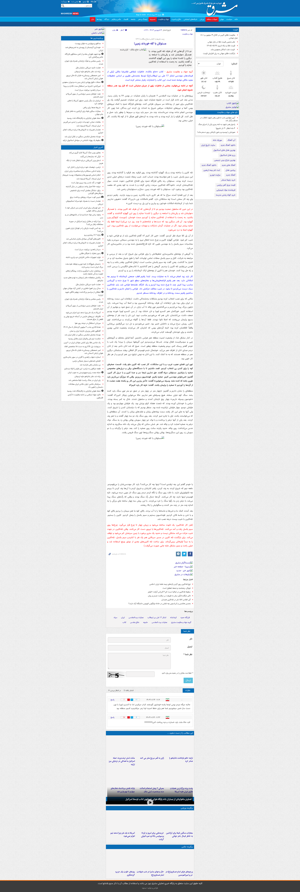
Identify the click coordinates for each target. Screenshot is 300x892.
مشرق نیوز (215, 8)
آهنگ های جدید (228, 165)
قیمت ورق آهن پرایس (226, 185)
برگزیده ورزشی (187, 808)
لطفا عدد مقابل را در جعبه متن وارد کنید (177, 673)
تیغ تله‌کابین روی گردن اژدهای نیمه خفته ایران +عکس (170, 584)
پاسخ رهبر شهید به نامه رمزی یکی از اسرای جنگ (216, 124)
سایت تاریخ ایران (208, 145)
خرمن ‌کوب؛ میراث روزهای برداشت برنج (85, 197)
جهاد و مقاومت (163, 19)
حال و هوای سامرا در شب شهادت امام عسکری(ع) (150, 873)
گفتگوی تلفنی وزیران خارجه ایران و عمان (85, 331)
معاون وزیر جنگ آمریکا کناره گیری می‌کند (85, 152)
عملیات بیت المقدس (159, 622)
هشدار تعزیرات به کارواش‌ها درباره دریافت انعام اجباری (83, 131)
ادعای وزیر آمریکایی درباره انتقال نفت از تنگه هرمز (84, 162)
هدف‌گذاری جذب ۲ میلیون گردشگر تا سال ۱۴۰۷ (82, 327)
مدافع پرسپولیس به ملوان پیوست (88, 43)
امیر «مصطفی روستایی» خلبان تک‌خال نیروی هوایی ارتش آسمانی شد (84, 77)
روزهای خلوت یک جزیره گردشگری (125, 873)
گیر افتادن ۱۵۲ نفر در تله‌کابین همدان (176, 599)
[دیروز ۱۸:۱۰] (179, 821)
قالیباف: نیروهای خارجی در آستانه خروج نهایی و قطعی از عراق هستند (83, 318)
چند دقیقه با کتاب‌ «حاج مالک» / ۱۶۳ (150, 39)
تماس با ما (75, 2)
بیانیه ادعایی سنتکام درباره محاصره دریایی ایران (83, 171)
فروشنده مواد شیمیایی (225, 190)
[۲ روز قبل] (121, 776)
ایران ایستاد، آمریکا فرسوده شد (88, 125)
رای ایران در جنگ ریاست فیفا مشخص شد (84, 380)
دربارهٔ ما (65, 2)
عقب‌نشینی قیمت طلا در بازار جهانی (221, 41)
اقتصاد (125, 19)
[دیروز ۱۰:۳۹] (179, 776)
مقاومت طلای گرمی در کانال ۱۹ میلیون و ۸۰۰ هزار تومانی (219, 37)
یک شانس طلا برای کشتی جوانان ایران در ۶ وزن (82, 342)
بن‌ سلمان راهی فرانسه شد (90, 364)
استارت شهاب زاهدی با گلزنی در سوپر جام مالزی (82, 357)
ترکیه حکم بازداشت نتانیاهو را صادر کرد (181, 759)
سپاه (115, 617)
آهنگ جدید (230, 175)
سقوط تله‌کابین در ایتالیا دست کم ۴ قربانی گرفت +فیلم (169, 591)
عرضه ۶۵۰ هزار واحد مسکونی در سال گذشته (83, 186)
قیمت (235, 29)
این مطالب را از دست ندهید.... (180, 733)
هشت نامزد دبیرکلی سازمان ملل (88, 67)
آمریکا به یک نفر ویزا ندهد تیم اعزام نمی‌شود (122, 834)
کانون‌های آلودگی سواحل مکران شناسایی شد (83, 238)
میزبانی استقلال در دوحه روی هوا (88, 323)
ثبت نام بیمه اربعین (211, 170)
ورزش (202, 19)
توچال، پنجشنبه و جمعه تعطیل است (176, 588)
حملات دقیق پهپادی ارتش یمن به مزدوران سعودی (81, 82)
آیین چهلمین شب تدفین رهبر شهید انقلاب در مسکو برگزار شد (219, 119)
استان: (234, 63)
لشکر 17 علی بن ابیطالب (157, 617)
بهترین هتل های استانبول (224, 150)
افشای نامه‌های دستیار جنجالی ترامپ (86, 361)
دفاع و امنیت (176, 19)
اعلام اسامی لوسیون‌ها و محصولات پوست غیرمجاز (81, 175)
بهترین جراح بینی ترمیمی (224, 160)
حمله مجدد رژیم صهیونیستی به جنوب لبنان (84, 372)
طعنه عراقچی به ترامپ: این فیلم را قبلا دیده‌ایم (82, 368)
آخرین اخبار (98, 147)
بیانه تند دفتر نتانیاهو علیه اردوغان (88, 71)
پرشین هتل (230, 170)
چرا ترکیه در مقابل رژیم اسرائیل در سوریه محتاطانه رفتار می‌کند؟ (86, 223)
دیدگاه (106, 19)
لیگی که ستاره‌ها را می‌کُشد (90, 156)
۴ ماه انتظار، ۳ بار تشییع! (225, 128)
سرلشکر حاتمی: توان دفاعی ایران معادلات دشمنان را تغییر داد (85, 386)
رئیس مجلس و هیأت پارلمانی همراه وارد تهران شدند (84, 62)
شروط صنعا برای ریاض (92, 107)
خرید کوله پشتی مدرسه (225, 195)
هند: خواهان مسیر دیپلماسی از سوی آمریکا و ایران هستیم (84, 95)
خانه (236, 19)
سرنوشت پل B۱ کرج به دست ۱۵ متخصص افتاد (82, 346)
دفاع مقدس (134, 622)
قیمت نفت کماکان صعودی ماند (223, 49)
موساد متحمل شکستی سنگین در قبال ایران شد (83, 136)
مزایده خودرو (215, 175)
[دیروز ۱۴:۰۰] (179, 859)
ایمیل (189, 646)
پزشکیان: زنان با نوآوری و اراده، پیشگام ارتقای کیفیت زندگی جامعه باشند (84, 272)
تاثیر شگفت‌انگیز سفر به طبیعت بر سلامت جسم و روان (169, 595)
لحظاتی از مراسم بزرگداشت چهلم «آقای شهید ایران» (84, 294)
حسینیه (152, 19)
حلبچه (145, 622)
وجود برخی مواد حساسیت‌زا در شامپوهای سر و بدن (84, 216)
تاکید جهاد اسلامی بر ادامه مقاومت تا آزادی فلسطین (85, 396)
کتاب (124, 622)
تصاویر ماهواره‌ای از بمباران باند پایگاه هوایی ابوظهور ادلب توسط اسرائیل (158, 799)
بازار (92, 19)
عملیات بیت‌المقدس (136, 617)
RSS (92, 2)
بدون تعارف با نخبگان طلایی (90, 253)
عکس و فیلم (116, 19)
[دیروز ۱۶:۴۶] (179, 746)
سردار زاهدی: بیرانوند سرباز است (88, 90)
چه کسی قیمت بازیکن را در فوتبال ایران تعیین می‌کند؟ (84, 230)
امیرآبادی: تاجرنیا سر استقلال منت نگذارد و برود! (82, 86)
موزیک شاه (217, 140)
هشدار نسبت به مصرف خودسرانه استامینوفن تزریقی (84, 203)
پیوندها (99, 19)
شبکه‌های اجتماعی (190, 19)
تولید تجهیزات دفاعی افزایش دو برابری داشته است (84, 259)
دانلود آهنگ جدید (228, 145)
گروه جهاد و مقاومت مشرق (181, 622)
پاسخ (112, 699)
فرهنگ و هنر (142, 19)
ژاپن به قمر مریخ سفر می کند (152, 758)
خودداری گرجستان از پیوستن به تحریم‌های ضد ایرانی (84, 49)
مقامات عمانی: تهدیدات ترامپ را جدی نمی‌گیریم (82, 122)
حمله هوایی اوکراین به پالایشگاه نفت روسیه (84, 118)
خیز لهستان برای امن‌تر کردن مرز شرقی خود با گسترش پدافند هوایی (84, 209)
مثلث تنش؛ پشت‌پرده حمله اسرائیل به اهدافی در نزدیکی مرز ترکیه (122, 761)
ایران (123, 617)
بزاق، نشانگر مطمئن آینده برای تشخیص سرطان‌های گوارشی (86, 192)
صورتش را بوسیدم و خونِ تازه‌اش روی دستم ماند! (216, 132)
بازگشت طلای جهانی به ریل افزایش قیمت (219, 53)
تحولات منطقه (212, 19)
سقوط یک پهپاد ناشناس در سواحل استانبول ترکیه (82, 140)
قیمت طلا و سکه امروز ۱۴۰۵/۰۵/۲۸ (221, 45)
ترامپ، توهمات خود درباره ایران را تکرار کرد (84, 167)
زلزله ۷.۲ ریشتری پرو (92, 235)
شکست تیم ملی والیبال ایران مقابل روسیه (84, 338)
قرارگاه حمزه (185, 617)
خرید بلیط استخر (228, 180)
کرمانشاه (173, 617)
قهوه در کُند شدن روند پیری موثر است (86, 182)
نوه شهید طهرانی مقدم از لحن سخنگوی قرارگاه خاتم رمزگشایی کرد (84, 56)
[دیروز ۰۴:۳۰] (150, 776)
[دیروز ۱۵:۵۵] (150, 746)
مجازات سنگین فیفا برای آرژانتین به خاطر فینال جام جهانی (179, 834)
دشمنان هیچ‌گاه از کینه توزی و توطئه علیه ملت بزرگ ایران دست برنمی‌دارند (84, 265)
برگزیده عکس (187, 846)
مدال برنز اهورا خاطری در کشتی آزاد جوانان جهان (82, 288)
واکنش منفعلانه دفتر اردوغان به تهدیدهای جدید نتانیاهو (83, 279)
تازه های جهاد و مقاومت (227, 112)
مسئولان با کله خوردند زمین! (150, 43)
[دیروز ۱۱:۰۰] (150, 859)
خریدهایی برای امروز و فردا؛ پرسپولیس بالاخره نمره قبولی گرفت (152, 836)
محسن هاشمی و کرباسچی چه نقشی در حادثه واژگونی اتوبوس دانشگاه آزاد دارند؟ (159, 603)
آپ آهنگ (231, 140)
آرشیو (85, 2)
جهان (222, 19)
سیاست (229, 19)
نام (191, 639)
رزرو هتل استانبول (227, 155)
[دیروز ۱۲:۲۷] (121, 746)
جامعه (133, 19)
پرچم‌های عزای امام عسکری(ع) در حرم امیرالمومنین (179, 873)
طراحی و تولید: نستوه (150, 888)
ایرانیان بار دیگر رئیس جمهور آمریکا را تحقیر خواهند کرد (85, 102)
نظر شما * (187, 654)
